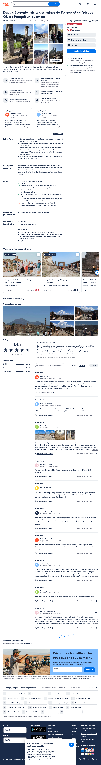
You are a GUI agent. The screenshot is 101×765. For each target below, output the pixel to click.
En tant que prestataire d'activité (88, 730)
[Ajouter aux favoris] (38, 254)
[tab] (21, 687)
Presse (73, 738)
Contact (50, 728)
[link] (22, 272)
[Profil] (95, 4)
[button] (9, 21)
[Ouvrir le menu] (96, 377)
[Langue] (87, 3)
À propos (74, 728)
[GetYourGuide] (6, 4)
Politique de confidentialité (81, 678)
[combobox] (29, 4)
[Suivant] (97, 272)
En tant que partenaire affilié (88, 741)
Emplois (74, 731)
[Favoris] (80, 4)
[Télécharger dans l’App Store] (38, 737)
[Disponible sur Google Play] (38, 730)
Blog (73, 735)
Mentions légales (53, 731)
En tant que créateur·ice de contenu (89, 735)
